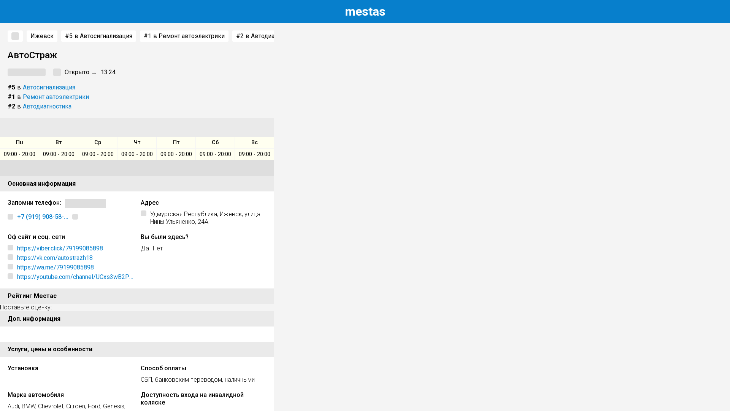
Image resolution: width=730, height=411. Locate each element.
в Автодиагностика (268, 36)
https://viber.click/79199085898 (60, 248)
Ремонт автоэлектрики (56, 96)
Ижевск (42, 36)
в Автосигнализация (98, 36)
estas (365, 11)
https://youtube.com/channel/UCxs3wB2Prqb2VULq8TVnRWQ (74, 277)
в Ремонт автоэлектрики (184, 36)
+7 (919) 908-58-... (42, 217)
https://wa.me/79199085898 (55, 267)
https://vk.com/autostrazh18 (55, 257)
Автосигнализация (49, 87)
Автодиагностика (47, 106)
